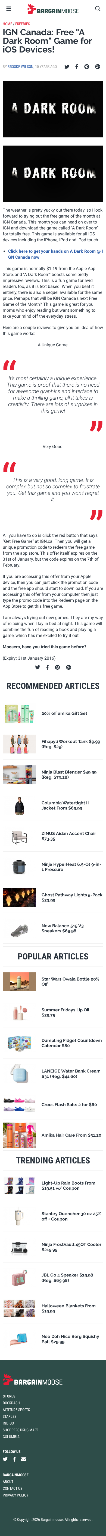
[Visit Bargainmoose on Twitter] (5, 1459)
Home (7, 24)
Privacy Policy (15, 1495)
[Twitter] (67, 67)
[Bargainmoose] (53, 8)
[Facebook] (76, 67)
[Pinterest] (86, 67)
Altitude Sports (16, 1409)
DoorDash (11, 1403)
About (8, 1481)
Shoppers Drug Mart (20, 1430)
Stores (9, 1396)
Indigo (8, 1423)
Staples (9, 1416)
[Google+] (97, 67)
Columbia (11, 1437)
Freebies (22, 24)
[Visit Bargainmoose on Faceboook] (14, 1459)
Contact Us (12, 1488)
